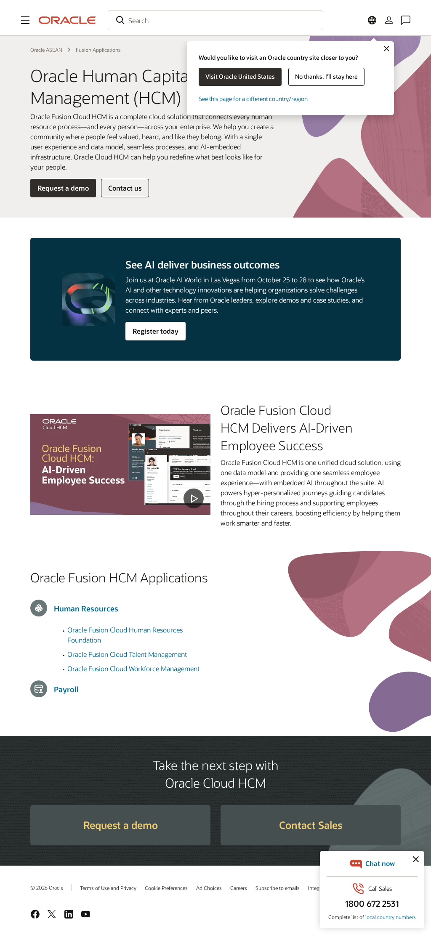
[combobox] (215, 20)
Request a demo (63, 187)
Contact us (125, 187)
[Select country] (372, 20)
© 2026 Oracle (46, 887)
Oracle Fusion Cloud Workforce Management (133, 668)
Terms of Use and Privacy (108, 888)
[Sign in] (389, 20)
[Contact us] (406, 20)
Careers (238, 888)
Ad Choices (209, 888)
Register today (155, 331)
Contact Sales (310, 824)
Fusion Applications (98, 49)
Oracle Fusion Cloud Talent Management (127, 654)
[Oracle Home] (67, 20)
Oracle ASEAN (46, 49)
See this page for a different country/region (253, 99)
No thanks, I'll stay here (326, 76)
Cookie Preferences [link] (166, 888)
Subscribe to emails (277, 888)
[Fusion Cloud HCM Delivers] (120, 464)
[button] (25, 20)
